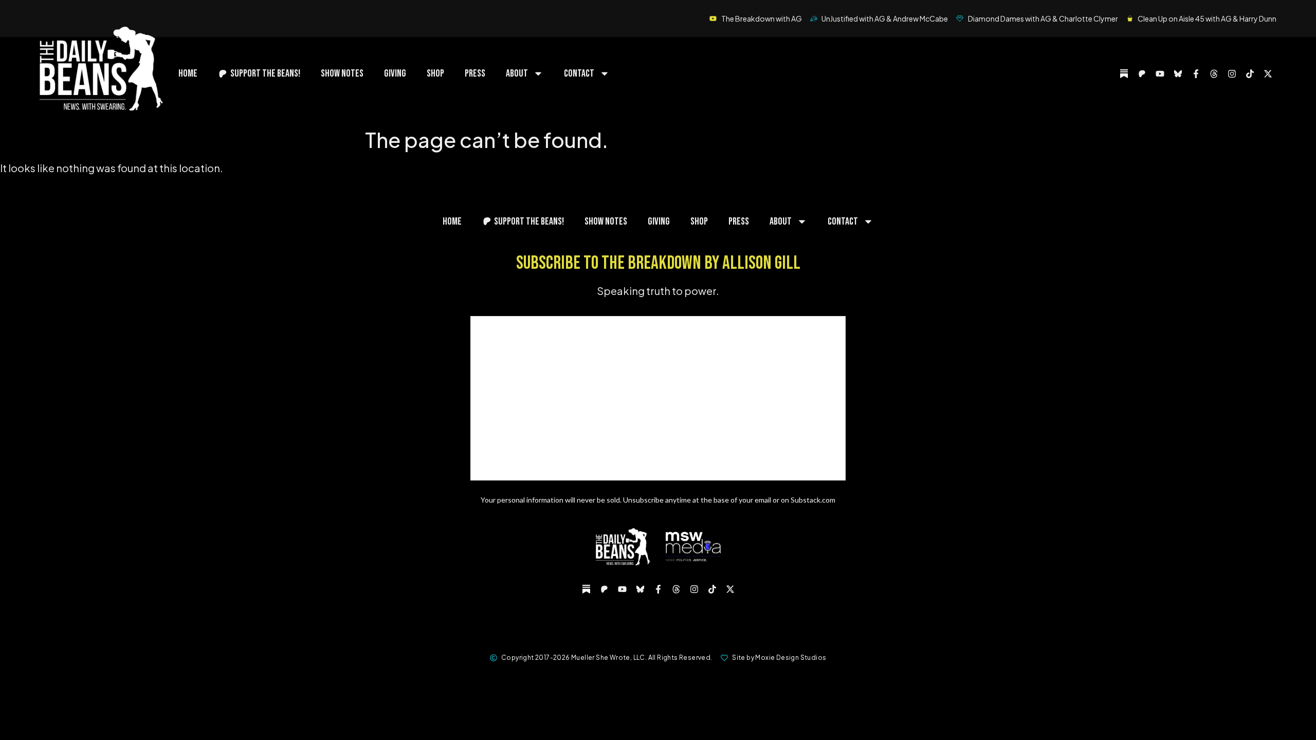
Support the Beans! (265, 73)
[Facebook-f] (1195, 73)
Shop (435, 73)
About (517, 73)
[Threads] (1213, 73)
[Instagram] (1231, 73)
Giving (395, 73)
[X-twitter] (1267, 73)
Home (187, 73)
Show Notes (342, 73)
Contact (579, 73)
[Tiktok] (1249, 73)
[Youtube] (1159, 73)
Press (475, 73)
